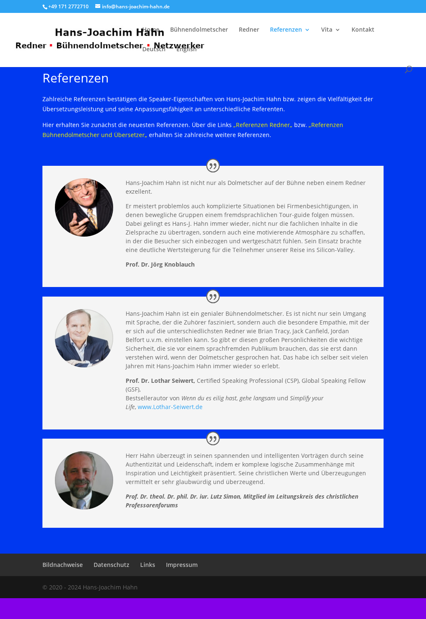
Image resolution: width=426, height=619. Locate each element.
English (186, 49)
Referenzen (286, 30)
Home (150, 30)
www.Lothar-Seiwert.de (170, 407)
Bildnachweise (62, 565)
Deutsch (154, 49)
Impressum (182, 565)
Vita (326, 30)
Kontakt (363, 30)
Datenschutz (111, 565)
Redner (249, 30)
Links (147, 565)
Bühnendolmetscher (199, 30)
